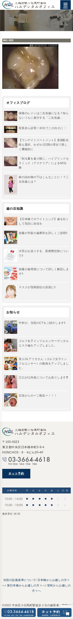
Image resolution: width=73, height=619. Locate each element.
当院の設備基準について (19, 580)
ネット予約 (16, 473)
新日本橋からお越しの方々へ (26, 585)
